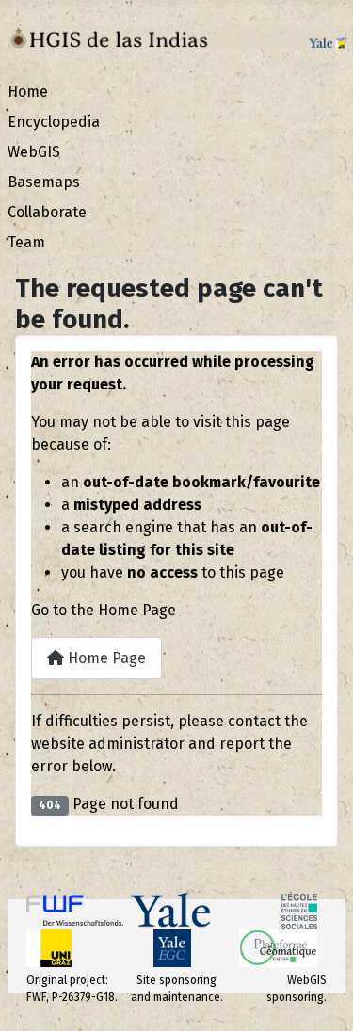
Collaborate (47, 212)
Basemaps (44, 182)
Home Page (105, 658)
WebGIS (34, 152)
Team (26, 242)
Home (28, 92)
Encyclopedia (54, 122)
